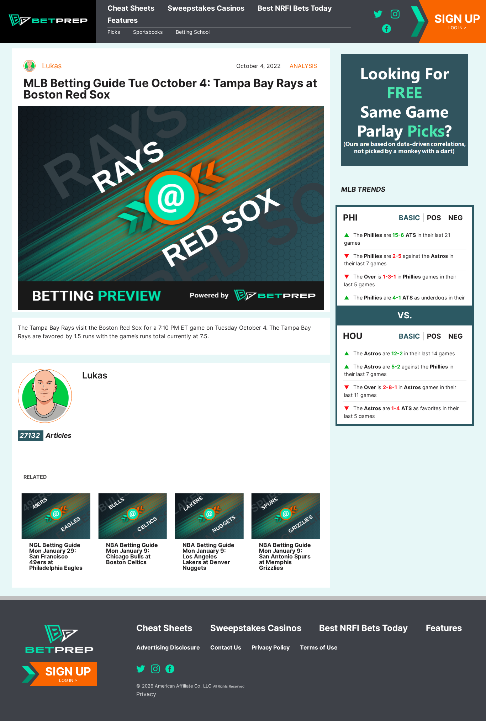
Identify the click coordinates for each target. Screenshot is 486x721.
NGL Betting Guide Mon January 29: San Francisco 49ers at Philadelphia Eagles (56, 556)
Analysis (303, 65)
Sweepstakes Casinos (206, 8)
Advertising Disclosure (168, 647)
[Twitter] (378, 14)
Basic (409, 217)
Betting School (193, 32)
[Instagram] (395, 14)
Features (122, 20)
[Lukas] (29, 66)
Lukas (52, 66)
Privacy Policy (271, 647)
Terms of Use (319, 647)
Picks (113, 32)
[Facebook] (386, 28)
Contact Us (225, 647)
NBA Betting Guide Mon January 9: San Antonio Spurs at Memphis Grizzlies (285, 556)
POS (434, 217)
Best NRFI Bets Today (295, 8)
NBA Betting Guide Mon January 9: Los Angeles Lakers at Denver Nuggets (208, 556)
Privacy (146, 694)
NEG (455, 217)
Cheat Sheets (130, 8)
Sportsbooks (148, 32)
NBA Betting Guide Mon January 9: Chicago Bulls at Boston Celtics (132, 553)
